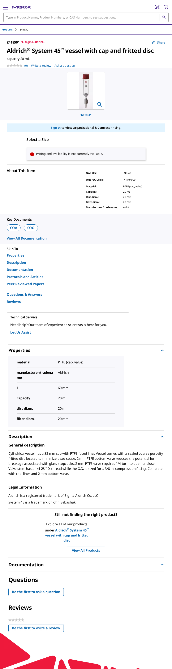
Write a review (41, 66)
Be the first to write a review (38, 629)
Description (16, 262)
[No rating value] (15, 66)
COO (31, 227)
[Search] (163, 17)
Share (161, 42)
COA (13, 227)
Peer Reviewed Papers (25, 284)
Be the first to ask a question (36, 592)
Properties (15, 255)
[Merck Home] (21, 7)
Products (7, 29)
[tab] (11, 29)
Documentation (20, 269)
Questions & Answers (24, 294)
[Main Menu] (5, 7)
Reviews (14, 301)
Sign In (56, 128)
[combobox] (86, 17)
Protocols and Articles (25, 276)
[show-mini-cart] (166, 7)
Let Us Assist (20, 332)
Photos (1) (86, 115)
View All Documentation (26, 238)
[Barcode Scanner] (157, 7)
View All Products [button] (86, 550)
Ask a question (65, 66)
